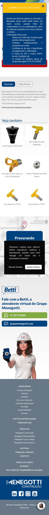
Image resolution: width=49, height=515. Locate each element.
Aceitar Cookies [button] (33, 267)
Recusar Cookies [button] (16, 267)
